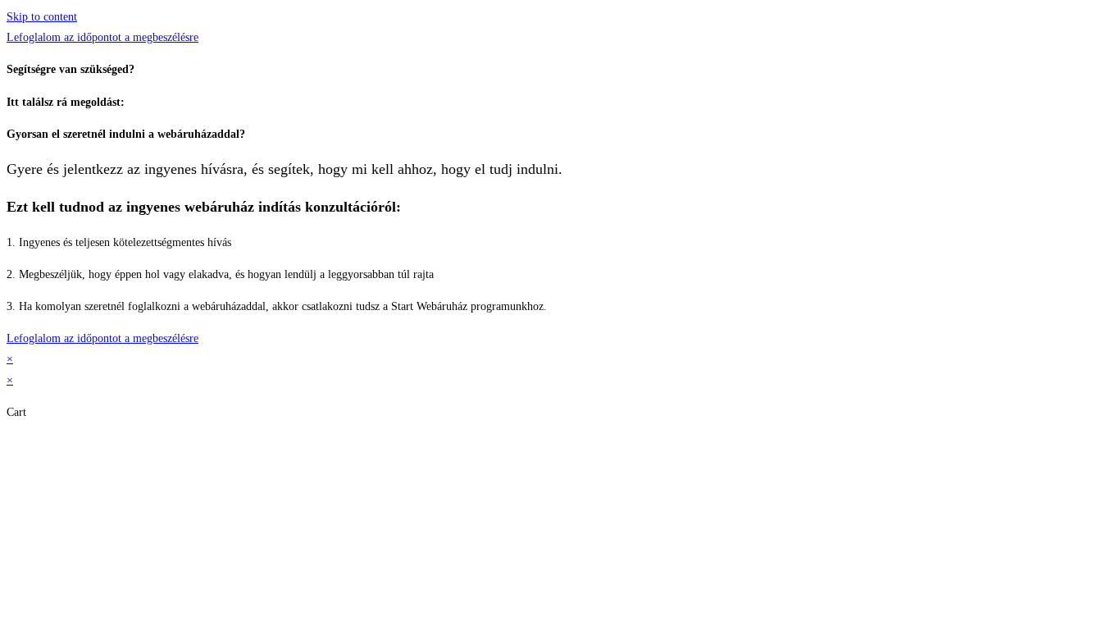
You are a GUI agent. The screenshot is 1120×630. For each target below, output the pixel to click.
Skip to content (42, 17)
